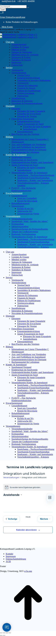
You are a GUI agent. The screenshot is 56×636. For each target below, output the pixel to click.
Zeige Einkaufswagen (10, 17)
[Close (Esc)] (1, 632)
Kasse (22, 17)
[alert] (28, 487)
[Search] (28, 6)
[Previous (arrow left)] (1, 635)
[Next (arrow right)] (4, 635)
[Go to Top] (28, 629)
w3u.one (28, 571)
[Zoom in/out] (10, 632)
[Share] (4, 632)
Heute (28, 517)
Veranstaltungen (11, 477)
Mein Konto (7, 27)
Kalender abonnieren (26, 529)
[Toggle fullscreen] (7, 632)
